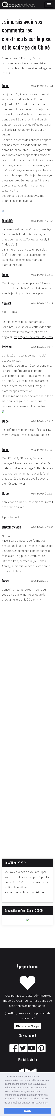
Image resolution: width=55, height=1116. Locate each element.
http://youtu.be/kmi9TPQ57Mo (33, 337)
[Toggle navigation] (49, 5)
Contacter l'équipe (29, 1026)
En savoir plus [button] (40, 1102)
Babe (5, 421)
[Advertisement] (27, 730)
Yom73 (6, 303)
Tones (5, 85)
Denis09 (7, 220)
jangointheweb (11, 527)
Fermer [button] (27, 1110)
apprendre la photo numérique (24, 892)
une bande (41, 1001)
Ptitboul (7, 346)
